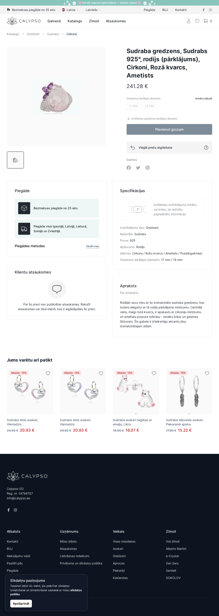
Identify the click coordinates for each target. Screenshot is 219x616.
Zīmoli (94, 21)
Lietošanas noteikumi (74, 556)
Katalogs (75, 21)
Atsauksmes (116, 21)
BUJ (165, 10)
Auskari (118, 548)
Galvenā (54, 21)
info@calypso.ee (18, 498)
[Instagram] (210, 10)
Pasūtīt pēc (15, 563)
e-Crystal (172, 556)
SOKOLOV (173, 578)
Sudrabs (53, 34)
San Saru (172, 563)
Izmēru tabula (203, 98)
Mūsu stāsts (68, 541)
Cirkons (72, 34)
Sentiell (171, 570)
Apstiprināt (21, 603)
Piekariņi (119, 570)
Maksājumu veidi (18, 556)
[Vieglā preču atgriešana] (206, 147)
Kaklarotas (120, 578)
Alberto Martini (176, 548)
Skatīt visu (92, 246)
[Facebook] (203, 10)
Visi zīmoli (172, 541)
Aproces (118, 563)
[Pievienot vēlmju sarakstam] (48, 373)
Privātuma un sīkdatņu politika (81, 563)
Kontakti (180, 10)
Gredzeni (33, 34)
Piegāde (149, 10)
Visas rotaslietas (124, 541)
